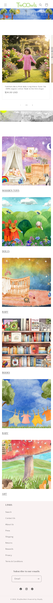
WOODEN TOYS (10, 191)
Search (8, 512)
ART (4, 494)
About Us (9, 524)
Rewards (9, 549)
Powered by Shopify (35, 599)
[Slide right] (32, 105)
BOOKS (6, 373)
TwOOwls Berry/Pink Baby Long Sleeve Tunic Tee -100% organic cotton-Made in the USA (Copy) (25, 88)
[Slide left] (21, 105)
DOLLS (6, 251)
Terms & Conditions (14, 561)
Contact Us (10, 518)
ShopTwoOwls (22, 599)
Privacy (8, 555)
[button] (5, 5)
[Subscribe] (38, 579)
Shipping (9, 537)
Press (7, 531)
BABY (5, 312)
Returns (8, 543)
